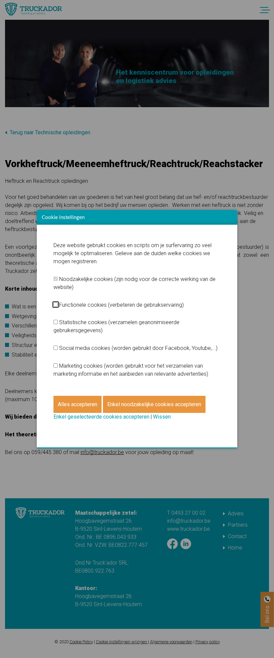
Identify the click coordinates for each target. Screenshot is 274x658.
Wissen (162, 417)
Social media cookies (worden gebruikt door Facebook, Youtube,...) (138, 348)
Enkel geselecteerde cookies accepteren (101, 417)
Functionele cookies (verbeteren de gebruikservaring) (121, 305)
